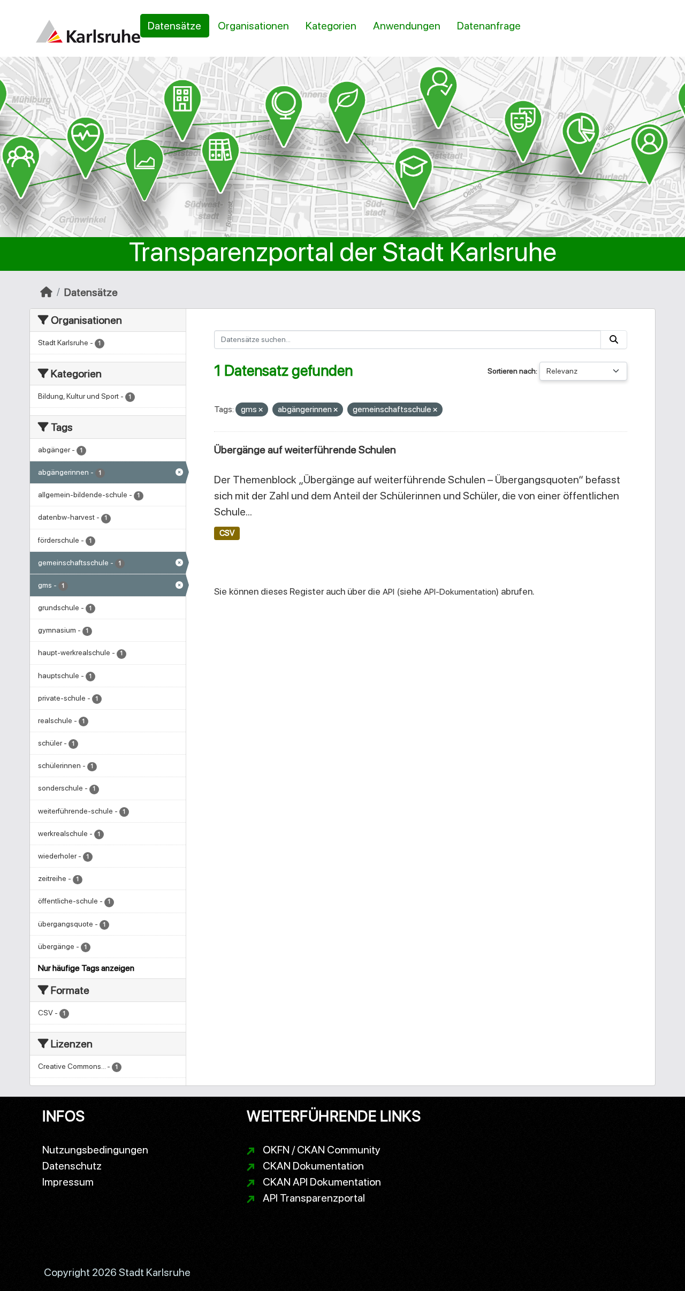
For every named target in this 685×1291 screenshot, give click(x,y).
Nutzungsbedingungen (95, 1149)
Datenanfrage (489, 25)
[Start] (46, 292)
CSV (226, 533)
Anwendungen (406, 25)
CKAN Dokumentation (313, 1165)
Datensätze (174, 25)
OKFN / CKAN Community (321, 1149)
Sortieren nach (512, 371)
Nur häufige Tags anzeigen (86, 968)
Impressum (68, 1181)
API (388, 592)
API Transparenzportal (314, 1197)
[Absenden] (613, 339)
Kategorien (331, 25)
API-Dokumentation (460, 592)
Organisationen (253, 25)
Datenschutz (72, 1165)
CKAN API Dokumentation (322, 1181)
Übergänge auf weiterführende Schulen (305, 449)
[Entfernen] (260, 410)
